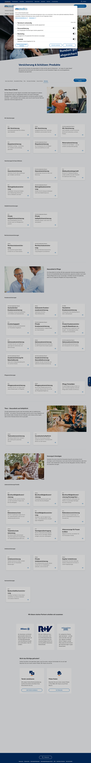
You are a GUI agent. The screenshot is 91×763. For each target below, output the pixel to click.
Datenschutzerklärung (21, 18)
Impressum (32, 18)
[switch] (74, 28)
